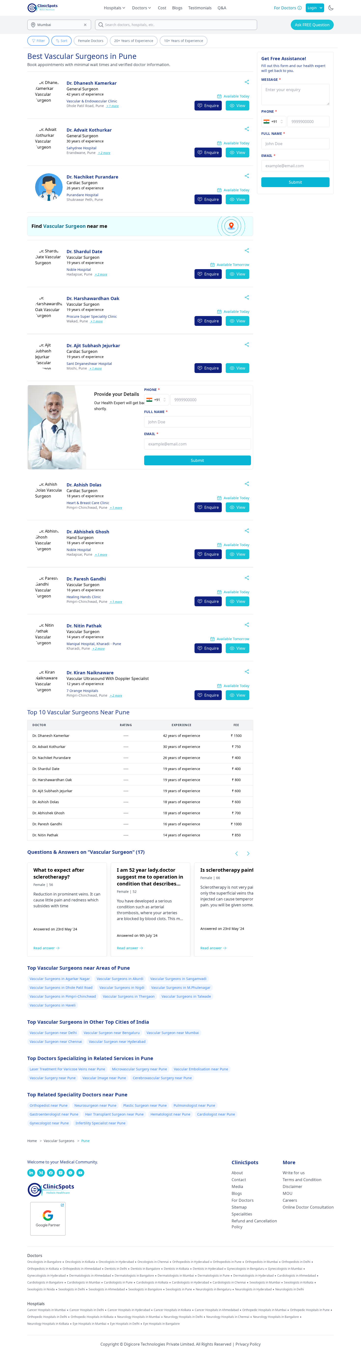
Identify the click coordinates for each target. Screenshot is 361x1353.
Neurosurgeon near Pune (95, 1105)
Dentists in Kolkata (176, 1269)
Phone (152, 389)
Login (312, 7)
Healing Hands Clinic (84, 596)
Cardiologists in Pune (118, 1282)
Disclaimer (292, 1186)
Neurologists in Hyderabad (253, 1289)
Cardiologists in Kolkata (152, 1282)
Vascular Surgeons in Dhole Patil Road (61, 987)
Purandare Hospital (82, 195)
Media (237, 1186)
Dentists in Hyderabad (208, 1269)
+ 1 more (112, 106)
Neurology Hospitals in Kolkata (48, 1324)
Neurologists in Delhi (289, 1289)
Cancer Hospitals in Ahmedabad (217, 1310)
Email (151, 433)
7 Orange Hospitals (82, 690)
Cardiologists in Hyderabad (190, 1282)
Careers (290, 1200)
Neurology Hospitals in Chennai (227, 1317)
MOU (287, 1193)
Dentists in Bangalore (145, 1269)
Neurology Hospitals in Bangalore (276, 1317)
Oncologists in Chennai (153, 1262)
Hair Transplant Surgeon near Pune (114, 1114)
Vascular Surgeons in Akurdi (120, 978)
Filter (41, 40)
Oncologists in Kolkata (80, 1262)
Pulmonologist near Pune (194, 1105)
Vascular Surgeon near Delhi (53, 1032)
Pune (85, 105)
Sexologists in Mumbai (265, 1282)
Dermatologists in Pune (214, 1276)
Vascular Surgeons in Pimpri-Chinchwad (63, 996)
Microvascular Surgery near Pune (139, 1069)
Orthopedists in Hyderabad (190, 1262)
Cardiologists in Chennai (229, 1282)
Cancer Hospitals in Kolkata (172, 1310)
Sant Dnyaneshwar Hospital (89, 363)
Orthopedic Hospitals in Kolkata (92, 1317)
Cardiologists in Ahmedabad (296, 1276)
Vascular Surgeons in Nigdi (121, 987)
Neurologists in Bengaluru (213, 1289)
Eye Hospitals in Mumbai (89, 1324)
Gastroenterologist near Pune (54, 1114)
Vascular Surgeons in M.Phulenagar (180, 987)
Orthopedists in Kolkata (43, 1269)
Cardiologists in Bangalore (45, 1282)
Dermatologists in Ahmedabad (90, 1276)
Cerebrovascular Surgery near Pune (162, 1078)
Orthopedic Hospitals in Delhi (47, 1317)
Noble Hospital (79, 269)
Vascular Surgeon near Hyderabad (117, 1041)
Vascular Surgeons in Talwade (186, 996)
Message (271, 79)
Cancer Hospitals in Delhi (86, 1310)
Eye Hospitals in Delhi (124, 1324)
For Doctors (243, 1200)
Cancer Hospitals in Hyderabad (129, 1310)
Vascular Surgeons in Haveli (53, 1005)
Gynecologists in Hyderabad (46, 1276)
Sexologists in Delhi (71, 1289)
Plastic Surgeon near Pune (145, 1105)
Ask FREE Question (312, 25)
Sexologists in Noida (41, 1289)
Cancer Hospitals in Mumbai (46, 1310)
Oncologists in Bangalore (44, 1262)
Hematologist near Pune (170, 1114)
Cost (162, 8)
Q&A (222, 8)
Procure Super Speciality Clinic (92, 316)
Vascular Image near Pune (104, 1078)
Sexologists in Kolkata (298, 1282)
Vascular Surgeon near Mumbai (173, 1032)
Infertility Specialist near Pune (100, 1123)
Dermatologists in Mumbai (176, 1276)
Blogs (177, 8)
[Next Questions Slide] (248, 853)
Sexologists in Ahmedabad (107, 1289)
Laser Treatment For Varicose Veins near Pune (67, 1069)
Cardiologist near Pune (216, 1114)
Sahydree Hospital (82, 148)
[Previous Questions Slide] (236, 853)
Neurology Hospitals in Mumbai (138, 1317)
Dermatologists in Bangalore (134, 1276)
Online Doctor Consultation (308, 1207)
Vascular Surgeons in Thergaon (129, 996)
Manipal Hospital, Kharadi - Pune (94, 643)
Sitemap (239, 1207)
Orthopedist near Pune (49, 1105)
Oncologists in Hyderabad (116, 1262)
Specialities (242, 1214)
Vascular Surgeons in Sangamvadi (178, 978)
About (237, 1172)
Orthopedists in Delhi (296, 1262)
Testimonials (200, 8)
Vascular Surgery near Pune (53, 1078)
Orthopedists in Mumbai (261, 1262)
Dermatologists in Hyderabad (253, 1276)
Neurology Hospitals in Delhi (183, 1317)
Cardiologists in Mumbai (83, 1282)
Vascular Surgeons (61, 1140)
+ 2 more (103, 153)
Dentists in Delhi (116, 1269)
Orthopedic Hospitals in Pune (310, 1310)
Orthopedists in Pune (227, 1262)
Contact (239, 1179)
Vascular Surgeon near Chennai (56, 1041)
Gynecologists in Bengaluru (245, 1269)
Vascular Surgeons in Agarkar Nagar (60, 978)
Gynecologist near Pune (49, 1123)
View (240, 105)
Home (34, 1140)
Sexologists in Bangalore (145, 1289)
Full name (156, 411)
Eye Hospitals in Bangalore (161, 1324)
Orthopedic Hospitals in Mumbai (264, 1310)
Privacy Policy (248, 1344)
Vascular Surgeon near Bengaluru (112, 1032)
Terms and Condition (302, 1179)
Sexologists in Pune (179, 1289)
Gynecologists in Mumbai (285, 1269)
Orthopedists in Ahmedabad (82, 1269)
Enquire (211, 105)
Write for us (294, 1172)
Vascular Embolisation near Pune (201, 1069)
